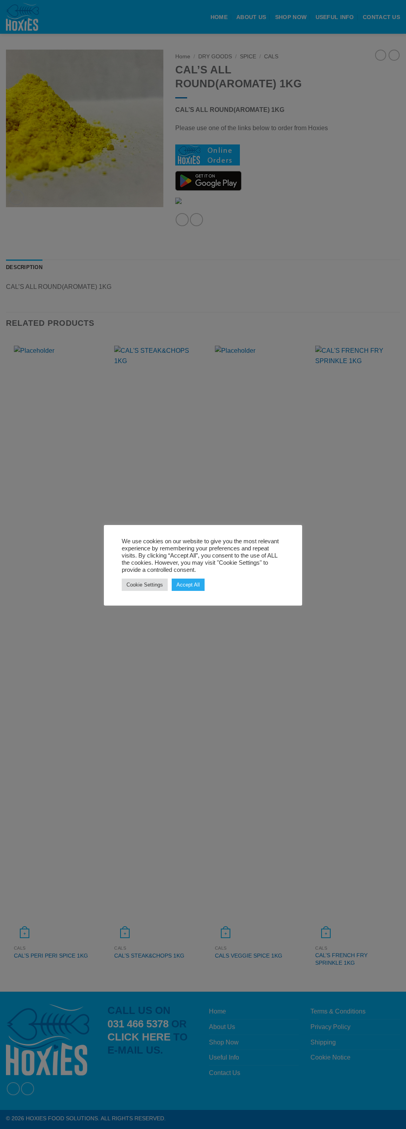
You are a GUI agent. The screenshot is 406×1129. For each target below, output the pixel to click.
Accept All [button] (188, 585)
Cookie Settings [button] (144, 585)
